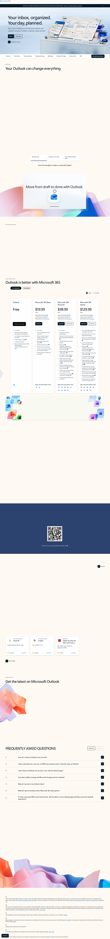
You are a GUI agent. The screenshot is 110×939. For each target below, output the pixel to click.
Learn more (42, 910)
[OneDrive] (39, 387)
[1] (6, 896)
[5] (6, 924)
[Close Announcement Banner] (102, 6)
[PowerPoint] (68, 387)
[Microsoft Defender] (65, 390)
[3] (6, 912)
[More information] (25, 339)
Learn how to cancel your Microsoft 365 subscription (24, 900)
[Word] (62, 387)
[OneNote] (59, 390)
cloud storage (21, 341)
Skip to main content (5, 1)
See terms (46, 319)
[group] (21, 246)
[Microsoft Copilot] (59, 387)
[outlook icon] (14, 385)
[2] (6, 904)
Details (65, 915)
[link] (8, 56)
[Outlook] (36, 387)
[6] (6, 929)
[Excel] (65, 387)
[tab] (10, 74)
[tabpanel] (55, 101)
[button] (12, 259)
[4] (6, 918)
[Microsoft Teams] (68, 390)
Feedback (5, 935)
